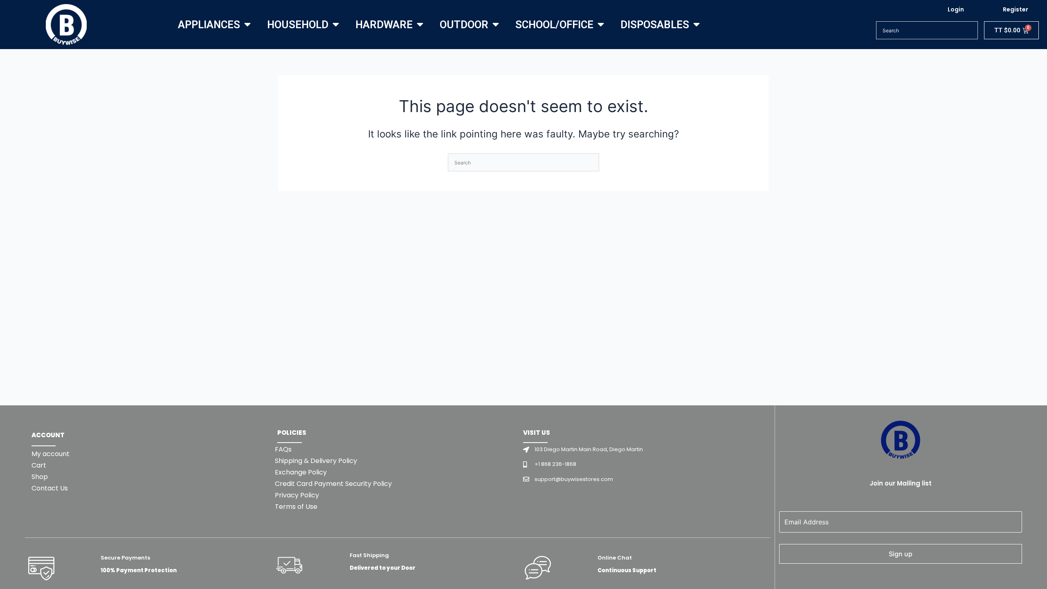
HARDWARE (384, 24)
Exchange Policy (301, 472)
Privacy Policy (297, 495)
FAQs (283, 449)
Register (1015, 9)
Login (956, 9)
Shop (39, 476)
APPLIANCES (209, 24)
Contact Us (49, 488)
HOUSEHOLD (297, 24)
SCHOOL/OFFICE (554, 24)
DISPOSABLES (654, 24)
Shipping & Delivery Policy (316, 460)
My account (50, 454)
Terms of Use (296, 506)
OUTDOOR (464, 24)
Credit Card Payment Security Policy (333, 483)
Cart (38, 465)
